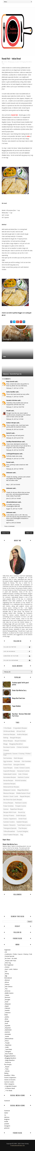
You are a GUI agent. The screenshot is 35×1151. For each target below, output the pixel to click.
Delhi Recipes (18, 758)
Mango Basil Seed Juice (18, 698)
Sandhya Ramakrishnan (13, 441)
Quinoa (5, 809)
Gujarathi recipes (9, 771)
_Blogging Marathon (10, 1058)
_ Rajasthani (7, 1045)
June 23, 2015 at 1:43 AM (13, 498)
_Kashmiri (7, 1032)
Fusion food (7, 765)
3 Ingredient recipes (20, 728)
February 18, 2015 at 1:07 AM (14, 419)
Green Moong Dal (7, 339)
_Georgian (7, 999)
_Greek (6, 1002)
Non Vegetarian (8, 965)
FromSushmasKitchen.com (17, 1145)
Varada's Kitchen (11, 400)
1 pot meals (7, 728)
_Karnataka (7, 1034)
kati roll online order (12, 480)
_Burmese (7, 997)
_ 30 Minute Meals (9, 1088)
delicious (6, 1117)
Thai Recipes (22, 828)
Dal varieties (7, 758)
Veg (3, 64)
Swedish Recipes (22, 822)
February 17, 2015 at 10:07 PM (15, 407)
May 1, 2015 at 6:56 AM (13, 484)
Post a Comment (9, 526)
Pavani (8, 462)
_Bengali (6, 1021)
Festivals (17, 761)
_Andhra (6, 1017)
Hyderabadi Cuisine (9, 774)
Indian (6, 1015)
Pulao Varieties (8, 806)
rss (5, 1115)
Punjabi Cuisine (20, 806)
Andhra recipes (22, 734)
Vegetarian (7, 950)
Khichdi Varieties (20, 780)
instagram (7, 1126)
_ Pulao (6, 1069)
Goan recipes (7, 768)
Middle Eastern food (23, 793)
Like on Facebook (9, 651)
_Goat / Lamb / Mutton (11, 969)
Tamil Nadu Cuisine (23, 825)
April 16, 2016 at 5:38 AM (13, 522)
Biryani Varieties (20, 741)
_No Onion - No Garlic (10, 958)
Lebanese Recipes (9, 784)
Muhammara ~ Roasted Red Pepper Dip (12, 374)
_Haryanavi (7, 1028)
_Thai (5, 989)
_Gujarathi (7, 1025)
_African (6, 982)
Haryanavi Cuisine (23, 771)
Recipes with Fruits (9, 812)
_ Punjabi (7, 1043)
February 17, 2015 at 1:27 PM (14, 388)
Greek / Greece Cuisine (22, 768)
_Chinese (6, 984)
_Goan (6, 1023)
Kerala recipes (8, 780)
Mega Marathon (22, 790)
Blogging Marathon (26, 62)
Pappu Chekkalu (16, 706)
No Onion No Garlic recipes (12, 800)
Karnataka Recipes (9, 777)
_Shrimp (6, 973)
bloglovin (7, 1119)
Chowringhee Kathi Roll (13, 506)
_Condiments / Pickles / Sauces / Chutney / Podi (18, 954)
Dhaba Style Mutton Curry (19, 690)
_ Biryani (6, 1067)
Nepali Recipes (25, 796)
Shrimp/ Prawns (8, 815)
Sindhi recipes (21, 815)
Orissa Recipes (8, 803)
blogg (5, 744)
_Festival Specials (9, 956)
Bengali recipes (15, 738)
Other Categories (9, 1084)
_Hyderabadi (7, 1030)
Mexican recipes (8, 793)
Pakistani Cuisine (21, 803)
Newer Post (5, 533)
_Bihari (6, 1019)
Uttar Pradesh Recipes (10, 835)
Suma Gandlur (10, 392)
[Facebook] (17, 5)
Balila (4, 356)
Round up (21, 812)
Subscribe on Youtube (11, 656)
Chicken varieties (22, 747)
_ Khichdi (6, 1071)
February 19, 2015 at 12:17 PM (15, 458)
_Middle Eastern (8, 993)
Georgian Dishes (19, 765)
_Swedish (7, 1010)
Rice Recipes (8, 1064)
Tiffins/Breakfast (9, 831)
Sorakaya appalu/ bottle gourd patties (20, 683)
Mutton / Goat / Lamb (10, 796)
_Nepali (6, 1006)
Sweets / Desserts (9, 825)
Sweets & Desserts (9, 1080)
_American (7, 991)
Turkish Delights (22, 831)
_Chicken (6, 967)
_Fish (5, 971)
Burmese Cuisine (9, 747)
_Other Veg (7, 963)
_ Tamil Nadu (8, 1049)
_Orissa (6, 1041)
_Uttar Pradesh (8, 1054)
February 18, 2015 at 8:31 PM (14, 438)
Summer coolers (9, 822)
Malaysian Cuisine (9, 790)
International (8, 978)
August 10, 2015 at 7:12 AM (14, 509)
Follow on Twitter (10, 647)
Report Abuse (6, 839)
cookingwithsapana (12, 454)
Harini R (8, 433)
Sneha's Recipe (11, 423)
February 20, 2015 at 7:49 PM (14, 469)
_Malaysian (7, 1004)
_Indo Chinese (8, 986)
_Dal (5, 952)
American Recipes (9, 734)
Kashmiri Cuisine (23, 777)
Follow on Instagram (11, 660)
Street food (22, 819)
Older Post (29, 533)
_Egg (5, 976)
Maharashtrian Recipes (11, 787)
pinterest (6, 1128)
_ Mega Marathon (9, 1060)
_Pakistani (7, 1008)
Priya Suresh (10, 381)
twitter (6, 1113)
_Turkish (6, 995)
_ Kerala (6, 1036)
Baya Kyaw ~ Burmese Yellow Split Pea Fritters (21, 715)
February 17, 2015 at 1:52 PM (14, 396)
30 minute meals (9, 731)
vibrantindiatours (12, 502)
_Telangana (7, 1051)
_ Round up (7, 1062)
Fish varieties (26, 761)
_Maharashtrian (8, 1038)
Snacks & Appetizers (10, 1077)
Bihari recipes (8, 741)
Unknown (9, 472)
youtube (6, 1124)
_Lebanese (7, 1012)
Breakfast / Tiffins (9, 1075)
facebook (7, 1100)
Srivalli (8, 410)
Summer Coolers (9, 1082)
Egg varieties (7, 761)
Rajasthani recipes (16, 809)
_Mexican (7, 980)
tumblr (6, 1121)
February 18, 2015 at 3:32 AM (14, 429)
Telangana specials (9, 828)
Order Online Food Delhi (13, 496)
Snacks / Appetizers (10, 819)
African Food (21, 731)
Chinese (6, 750)
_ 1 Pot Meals (8, 1090)
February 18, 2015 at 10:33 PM (15, 450)
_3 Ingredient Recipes (10, 1086)
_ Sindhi (6, 1047)
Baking (5, 738)
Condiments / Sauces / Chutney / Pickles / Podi (17, 754)
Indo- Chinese (23, 774)
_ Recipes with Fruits (10, 960)
